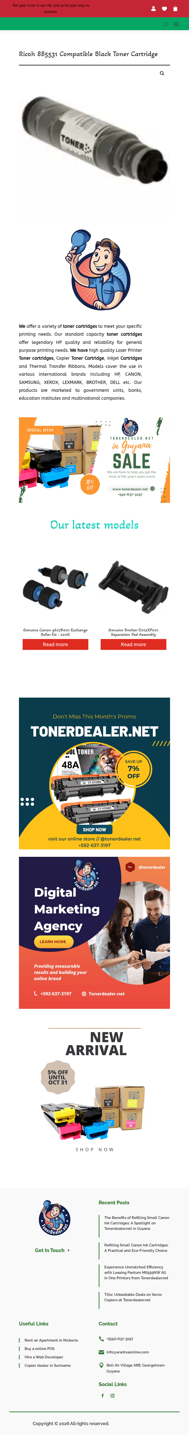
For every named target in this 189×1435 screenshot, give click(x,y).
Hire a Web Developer (44, 1357)
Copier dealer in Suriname (48, 1365)
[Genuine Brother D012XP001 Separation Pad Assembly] (133, 622)
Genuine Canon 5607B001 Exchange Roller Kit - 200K (55, 632)
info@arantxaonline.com (128, 1352)
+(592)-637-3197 (120, 1339)
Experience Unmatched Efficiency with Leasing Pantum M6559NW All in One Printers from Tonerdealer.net (136, 1272)
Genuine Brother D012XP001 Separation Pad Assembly (133, 632)
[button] (162, 73)
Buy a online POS (39, 1349)
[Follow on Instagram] (112, 1396)
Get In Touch (49, 1250)
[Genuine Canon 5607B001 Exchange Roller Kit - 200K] (55, 622)
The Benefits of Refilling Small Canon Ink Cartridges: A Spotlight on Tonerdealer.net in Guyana (136, 1223)
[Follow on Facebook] (103, 1396)
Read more (55, 644)
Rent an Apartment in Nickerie (51, 1340)
